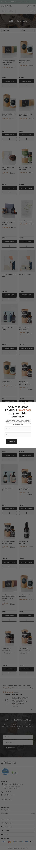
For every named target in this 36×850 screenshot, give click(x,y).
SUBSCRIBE (11, 441)
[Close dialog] (29, 403)
